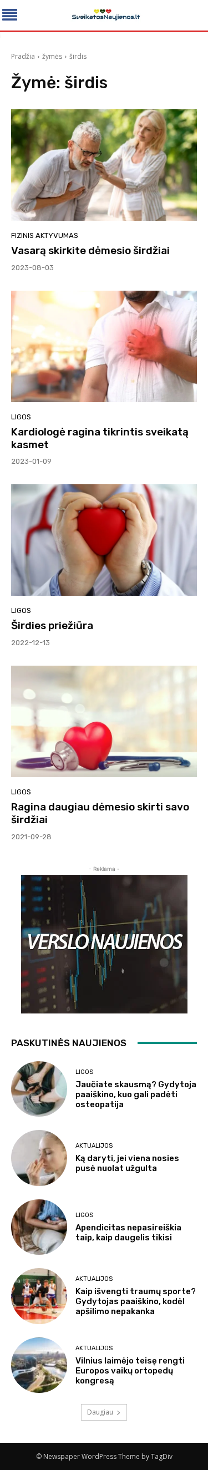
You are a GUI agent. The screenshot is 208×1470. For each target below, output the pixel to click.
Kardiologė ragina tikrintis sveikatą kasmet (100, 438)
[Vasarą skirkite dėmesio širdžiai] (104, 165)
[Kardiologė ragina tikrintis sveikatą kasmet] (104, 346)
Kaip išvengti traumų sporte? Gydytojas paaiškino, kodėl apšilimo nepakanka (135, 1301)
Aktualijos (94, 1146)
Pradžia (23, 56)
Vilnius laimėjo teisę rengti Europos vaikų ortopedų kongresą (130, 1371)
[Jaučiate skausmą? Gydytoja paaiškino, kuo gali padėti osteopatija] (39, 1089)
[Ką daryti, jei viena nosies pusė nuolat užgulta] (39, 1158)
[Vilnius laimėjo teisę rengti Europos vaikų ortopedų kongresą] (39, 1365)
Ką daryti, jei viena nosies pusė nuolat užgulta (127, 1163)
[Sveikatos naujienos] (104, 15)
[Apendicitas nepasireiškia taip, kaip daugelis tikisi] (39, 1227)
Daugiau (100, 1412)
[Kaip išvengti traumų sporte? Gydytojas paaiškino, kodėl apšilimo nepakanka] (39, 1296)
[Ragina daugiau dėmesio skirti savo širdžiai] (104, 721)
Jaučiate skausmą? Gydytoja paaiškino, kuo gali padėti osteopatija (135, 1094)
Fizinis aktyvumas (44, 235)
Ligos (21, 416)
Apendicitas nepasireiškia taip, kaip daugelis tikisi (128, 1233)
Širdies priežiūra (52, 625)
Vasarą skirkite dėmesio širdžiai (90, 250)
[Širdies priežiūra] (104, 540)
